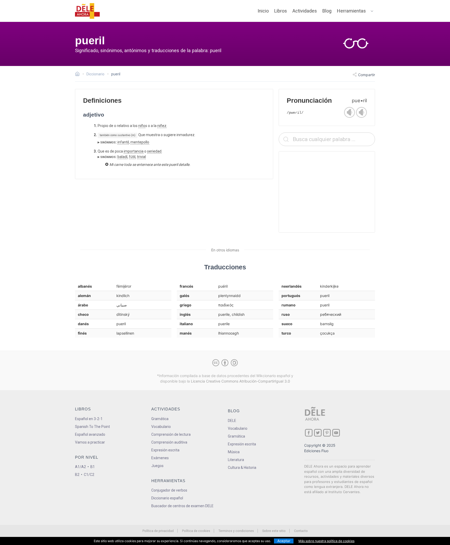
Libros (280, 11)
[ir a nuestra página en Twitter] (317, 432)
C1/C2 (89, 475)
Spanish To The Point (92, 427)
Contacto (301, 531)
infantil (123, 142)
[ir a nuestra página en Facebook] (308, 432)
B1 (92, 467)
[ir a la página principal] (87, 11)
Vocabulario (161, 427)
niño (141, 126)
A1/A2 (80, 467)
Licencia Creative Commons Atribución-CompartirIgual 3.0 (240, 381)
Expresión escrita (165, 450)
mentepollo (139, 142)
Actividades (304, 11)
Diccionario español (167, 498)
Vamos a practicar (90, 442)
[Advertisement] (327, 191)
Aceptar (283, 541)
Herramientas (351, 11)
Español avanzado (90, 434)
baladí (122, 157)
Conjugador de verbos (169, 490)
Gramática (159, 419)
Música (234, 452)
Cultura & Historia (242, 467)
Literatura (236, 460)
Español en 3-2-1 (89, 419)
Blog (327, 11)
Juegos (157, 466)
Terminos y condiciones (236, 531)
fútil (132, 157)
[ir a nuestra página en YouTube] (336, 432)
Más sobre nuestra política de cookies (326, 541)
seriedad (154, 151)
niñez (161, 126)
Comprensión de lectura (171, 434)
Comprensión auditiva (169, 442)
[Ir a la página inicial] (79, 74)
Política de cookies (196, 531)
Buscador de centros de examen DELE (182, 506)
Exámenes (160, 458)
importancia (133, 151)
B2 (77, 475)
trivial (141, 157)
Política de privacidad (158, 531)
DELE (232, 421)
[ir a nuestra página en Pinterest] (327, 432)
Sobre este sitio (274, 531)
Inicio (263, 11)
